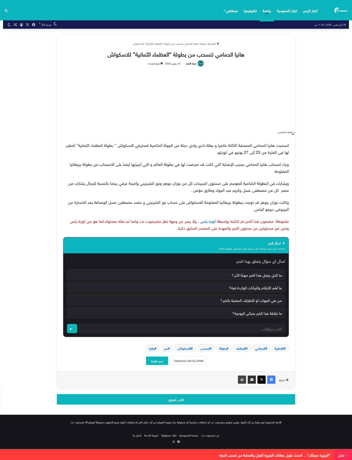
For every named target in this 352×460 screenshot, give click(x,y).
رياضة (267, 10)
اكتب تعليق (176, 399)
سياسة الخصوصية (188, 435)
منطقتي (232, 10)
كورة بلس (208, 220)
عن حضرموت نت (210, 435)
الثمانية (279, 348)
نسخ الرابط (157, 360)
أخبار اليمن (310, 10)
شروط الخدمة (151, 435)
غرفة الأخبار (191, 63)
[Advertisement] (176, 97)
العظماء (241, 348)
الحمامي (260, 348)
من (166, 348)
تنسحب (205, 348)
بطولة (223, 348)
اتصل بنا (137, 435)
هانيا (152, 348)
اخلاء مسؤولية (168, 435)
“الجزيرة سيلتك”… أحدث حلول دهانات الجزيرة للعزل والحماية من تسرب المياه (274, 455)
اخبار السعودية (287, 10)
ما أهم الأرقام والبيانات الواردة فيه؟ (255, 287)
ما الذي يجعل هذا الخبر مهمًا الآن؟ (257, 274)
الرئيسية (212, 43)
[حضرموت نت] (341, 10)
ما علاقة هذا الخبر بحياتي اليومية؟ (257, 312)
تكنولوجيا (250, 10)
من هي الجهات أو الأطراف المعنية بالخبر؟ (251, 300)
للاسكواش (184, 348)
